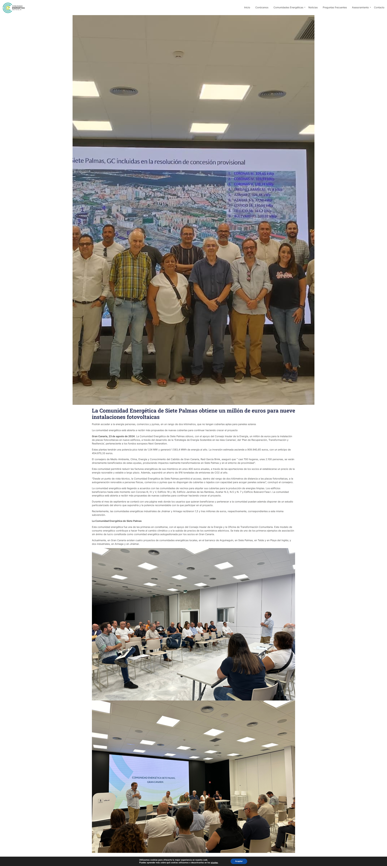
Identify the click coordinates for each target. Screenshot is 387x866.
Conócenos (261, 7)
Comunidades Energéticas (288, 7)
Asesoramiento (360, 7)
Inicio (247, 7)
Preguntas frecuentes (335, 7)
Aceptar (239, 861)
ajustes (214, 862)
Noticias (313, 7)
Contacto (379, 7)
